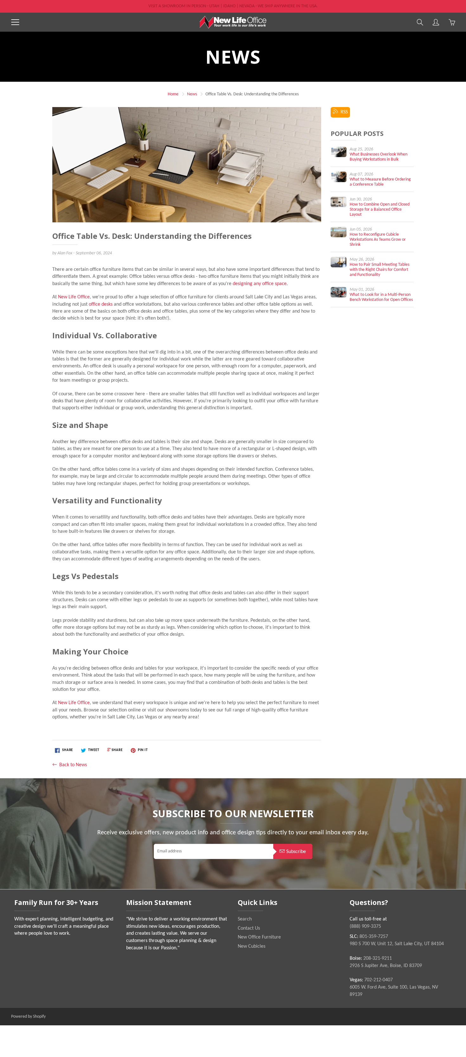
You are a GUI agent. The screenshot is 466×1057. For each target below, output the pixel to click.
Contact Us (249, 928)
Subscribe (296, 851)
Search (245, 919)
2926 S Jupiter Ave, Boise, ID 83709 (386, 965)
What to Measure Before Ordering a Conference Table (380, 182)
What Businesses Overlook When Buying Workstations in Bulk (378, 157)
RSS (343, 112)
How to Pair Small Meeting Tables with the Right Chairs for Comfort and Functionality (379, 269)
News (192, 94)
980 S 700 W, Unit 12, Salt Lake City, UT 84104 (397, 943)
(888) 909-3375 (365, 926)
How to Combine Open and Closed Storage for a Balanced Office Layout (380, 209)
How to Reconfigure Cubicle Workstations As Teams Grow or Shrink (378, 239)
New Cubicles (251, 946)
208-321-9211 (377, 958)
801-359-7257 (373, 936)
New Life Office (74, 297)
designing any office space (260, 283)
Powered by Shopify (28, 1016)
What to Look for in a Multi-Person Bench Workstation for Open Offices (381, 297)
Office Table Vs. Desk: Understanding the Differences (152, 236)
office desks (101, 304)
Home (173, 94)
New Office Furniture (259, 937)
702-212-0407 (378, 980)
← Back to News (69, 764)
